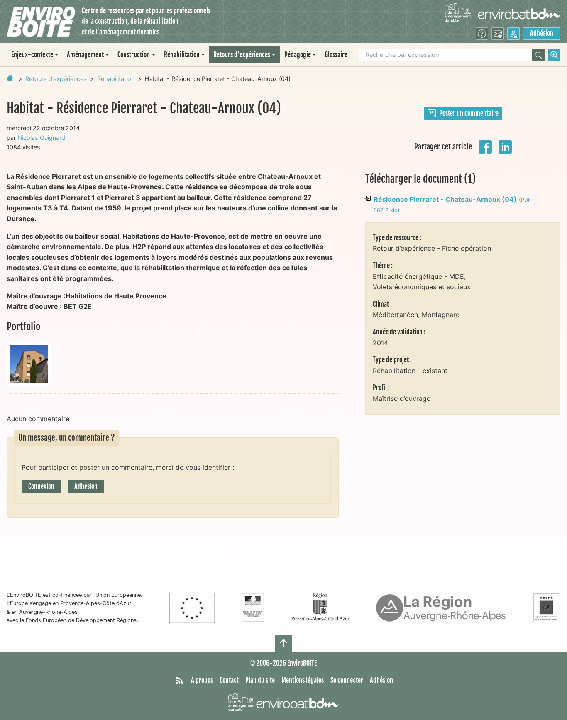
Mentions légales (302, 680)
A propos (202, 680)
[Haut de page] (283, 643)
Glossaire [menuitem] (336, 55)
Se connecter (346, 680)
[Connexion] (513, 33)
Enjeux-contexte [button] (32, 55)
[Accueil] (41, 22)
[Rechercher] (538, 55)
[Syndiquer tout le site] (179, 680)
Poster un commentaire (469, 113)
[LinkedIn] (505, 146)
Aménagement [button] (85, 55)
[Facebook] (485, 146)
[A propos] (482, 33)
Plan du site (260, 680)
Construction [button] (133, 55)
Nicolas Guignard (41, 137)
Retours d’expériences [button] (241, 55)
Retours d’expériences (56, 78)
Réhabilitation (115, 78)
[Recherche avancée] (554, 55)
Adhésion (541, 33)
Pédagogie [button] (297, 55)
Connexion (41, 486)
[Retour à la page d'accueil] (10, 77)
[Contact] (497, 33)
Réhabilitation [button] (182, 55)
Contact (229, 680)
